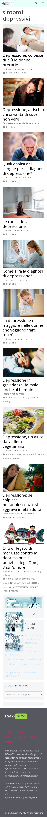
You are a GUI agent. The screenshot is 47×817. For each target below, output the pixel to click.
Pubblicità (9, 741)
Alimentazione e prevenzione (20, 454)
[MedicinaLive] (7, 3)
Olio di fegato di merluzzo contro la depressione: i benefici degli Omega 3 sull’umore (22, 558)
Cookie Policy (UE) (14, 732)
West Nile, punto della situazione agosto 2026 (33, 639)
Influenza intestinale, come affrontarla (23, 659)
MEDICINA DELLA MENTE (15, 582)
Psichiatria (11, 181)
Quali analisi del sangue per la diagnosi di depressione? (23, 168)
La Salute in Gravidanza (17, 397)
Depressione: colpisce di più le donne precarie (23, 59)
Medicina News (13, 517)
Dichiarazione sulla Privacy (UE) (20, 737)
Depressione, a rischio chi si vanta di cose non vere (23, 114)
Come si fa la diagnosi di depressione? (23, 273)
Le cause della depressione (15, 224)
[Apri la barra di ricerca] (36, 3)
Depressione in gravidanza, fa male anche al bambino (20, 384)
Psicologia (11, 126)
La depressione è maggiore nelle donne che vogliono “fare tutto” (23, 327)
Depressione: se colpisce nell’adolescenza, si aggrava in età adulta (22, 502)
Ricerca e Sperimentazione (15, 586)
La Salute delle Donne (16, 72)
